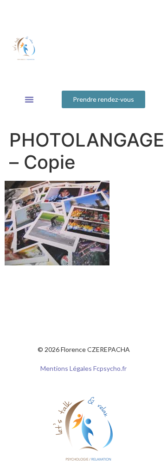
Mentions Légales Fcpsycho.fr (83, 368)
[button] (29, 99)
